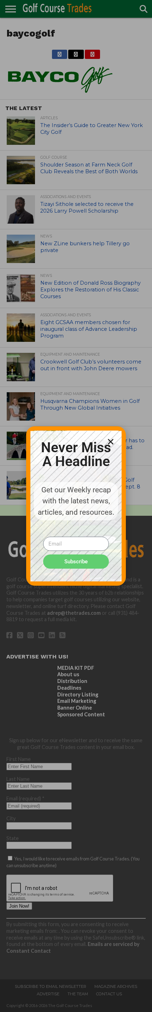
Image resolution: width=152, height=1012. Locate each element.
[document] (76, 506)
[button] (111, 441)
